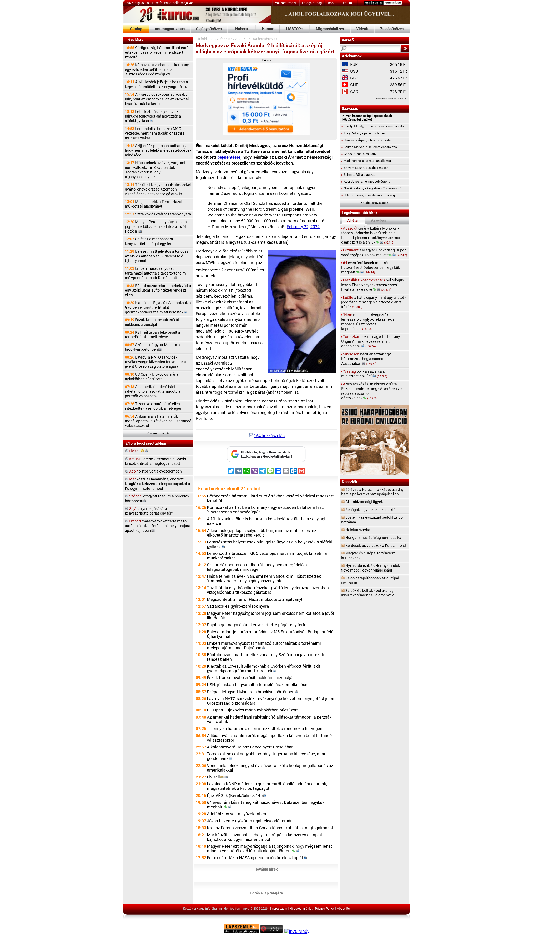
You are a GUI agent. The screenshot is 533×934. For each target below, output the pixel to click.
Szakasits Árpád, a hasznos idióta (366, 140)
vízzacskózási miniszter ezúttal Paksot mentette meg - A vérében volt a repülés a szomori (374, 391)
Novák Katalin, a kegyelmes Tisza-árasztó (371, 188)
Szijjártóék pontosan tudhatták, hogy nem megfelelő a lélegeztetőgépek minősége (158, 150)
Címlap (136, 29)
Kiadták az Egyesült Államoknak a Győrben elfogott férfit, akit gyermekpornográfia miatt (158, 307)
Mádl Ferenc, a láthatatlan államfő (366, 161)
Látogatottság (312, 3)
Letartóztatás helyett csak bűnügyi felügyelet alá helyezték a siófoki (153, 116)
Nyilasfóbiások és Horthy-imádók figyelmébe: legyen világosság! (370, 567)
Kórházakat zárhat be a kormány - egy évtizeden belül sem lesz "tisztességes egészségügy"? (158, 69)
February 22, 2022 (303, 226)
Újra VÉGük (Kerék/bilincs (235, 795)
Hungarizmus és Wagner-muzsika (373, 537)
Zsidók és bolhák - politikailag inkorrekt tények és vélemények (367, 592)
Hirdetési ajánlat (301, 908)
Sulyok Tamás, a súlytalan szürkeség (368, 195)
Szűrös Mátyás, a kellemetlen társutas (369, 147)
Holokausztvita (357, 530)
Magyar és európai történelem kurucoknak (368, 555)
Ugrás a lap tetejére (266, 893)
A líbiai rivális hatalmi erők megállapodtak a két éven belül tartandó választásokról (158, 421)
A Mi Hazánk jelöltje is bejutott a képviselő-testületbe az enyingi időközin (158, 84)
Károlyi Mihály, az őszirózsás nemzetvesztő (372, 126)
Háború (241, 29)
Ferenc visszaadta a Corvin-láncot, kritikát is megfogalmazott (156, 461)
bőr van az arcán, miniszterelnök (364, 373)
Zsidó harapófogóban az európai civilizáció (370, 580)
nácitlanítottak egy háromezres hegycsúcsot (366, 359)
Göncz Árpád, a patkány (358, 154)
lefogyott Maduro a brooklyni (157, 498)
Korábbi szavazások (374, 203)
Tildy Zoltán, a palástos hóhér (363, 133)
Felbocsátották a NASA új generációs (255, 857)
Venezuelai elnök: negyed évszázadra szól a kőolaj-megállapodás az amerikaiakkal (270, 768)
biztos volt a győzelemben (155, 471)
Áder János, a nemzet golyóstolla (365, 181)
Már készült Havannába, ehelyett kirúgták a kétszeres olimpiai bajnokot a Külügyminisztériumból (264, 837)
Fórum (347, 3)
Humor (268, 29)
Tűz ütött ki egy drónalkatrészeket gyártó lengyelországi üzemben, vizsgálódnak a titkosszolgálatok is (158, 189)
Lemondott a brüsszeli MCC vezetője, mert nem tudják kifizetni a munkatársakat (155, 133)
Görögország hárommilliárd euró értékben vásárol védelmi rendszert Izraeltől (156, 52)
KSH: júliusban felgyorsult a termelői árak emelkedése (152, 334)
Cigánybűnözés (209, 29)
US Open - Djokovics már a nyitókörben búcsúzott (151, 376)
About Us (343, 908)
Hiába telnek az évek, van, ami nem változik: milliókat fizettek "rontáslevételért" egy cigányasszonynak (155, 170)
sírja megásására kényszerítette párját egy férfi (149, 510)
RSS (331, 3)
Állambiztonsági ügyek (364, 502)
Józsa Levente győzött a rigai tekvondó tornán (250, 821)
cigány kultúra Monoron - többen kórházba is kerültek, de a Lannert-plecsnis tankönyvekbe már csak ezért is (370, 235)
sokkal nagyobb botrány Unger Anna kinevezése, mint (370, 341)
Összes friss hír (158, 433)
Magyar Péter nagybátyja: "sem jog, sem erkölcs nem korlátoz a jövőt (156, 226)
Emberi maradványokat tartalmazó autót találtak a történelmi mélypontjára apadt (156, 273)
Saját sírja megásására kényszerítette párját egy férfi (149, 241)
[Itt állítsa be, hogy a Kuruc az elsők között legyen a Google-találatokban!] (266, 461)
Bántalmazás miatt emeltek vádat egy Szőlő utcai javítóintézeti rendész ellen (158, 290)
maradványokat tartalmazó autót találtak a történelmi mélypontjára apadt (157, 526)
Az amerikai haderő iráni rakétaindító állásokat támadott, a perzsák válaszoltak (153, 391)
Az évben (378, 220)
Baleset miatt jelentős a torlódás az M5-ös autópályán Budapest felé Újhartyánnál (156, 256)
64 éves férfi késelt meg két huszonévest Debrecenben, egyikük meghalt (265, 804)
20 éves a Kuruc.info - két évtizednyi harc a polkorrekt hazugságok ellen (373, 491)
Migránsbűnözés (330, 29)
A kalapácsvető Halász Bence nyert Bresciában (250, 747)
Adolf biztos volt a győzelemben (236, 814)
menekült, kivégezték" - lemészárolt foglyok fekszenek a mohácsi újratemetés (368, 322)
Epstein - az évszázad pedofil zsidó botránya (372, 519)
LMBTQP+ (294, 29)
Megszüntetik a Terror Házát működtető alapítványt (153, 203)
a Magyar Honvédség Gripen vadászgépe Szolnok (374, 252)
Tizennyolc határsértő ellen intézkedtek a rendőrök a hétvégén (153, 406)
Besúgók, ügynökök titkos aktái (370, 509)
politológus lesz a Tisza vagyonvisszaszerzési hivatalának (372, 285)
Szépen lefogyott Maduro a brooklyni (152, 347)
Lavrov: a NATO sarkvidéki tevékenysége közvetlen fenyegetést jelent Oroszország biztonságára (155, 362)
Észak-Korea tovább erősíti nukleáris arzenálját (152, 322)
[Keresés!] (405, 48)
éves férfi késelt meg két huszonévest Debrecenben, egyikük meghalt (370, 267)
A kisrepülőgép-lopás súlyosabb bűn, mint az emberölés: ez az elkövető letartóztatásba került (157, 99)
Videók (362, 29)
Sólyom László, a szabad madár (364, 168)
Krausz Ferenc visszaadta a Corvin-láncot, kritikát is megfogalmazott (271, 827)
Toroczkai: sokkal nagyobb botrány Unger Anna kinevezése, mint (266, 756)
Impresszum (278, 908)
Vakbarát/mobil (286, 3)
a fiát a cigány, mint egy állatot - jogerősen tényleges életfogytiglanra (373, 302)
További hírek (266, 869)
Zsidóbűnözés (392, 29)
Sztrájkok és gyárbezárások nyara (158, 214)
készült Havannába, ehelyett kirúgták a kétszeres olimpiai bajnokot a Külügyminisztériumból (157, 484)
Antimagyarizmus (170, 29)
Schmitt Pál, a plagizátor (359, 175)
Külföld (201, 39)
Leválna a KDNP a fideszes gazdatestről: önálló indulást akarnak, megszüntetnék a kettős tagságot (267, 786)
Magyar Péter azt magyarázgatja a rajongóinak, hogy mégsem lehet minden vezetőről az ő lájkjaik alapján (269, 848)
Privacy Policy (324, 908)
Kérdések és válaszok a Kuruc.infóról (375, 545)
